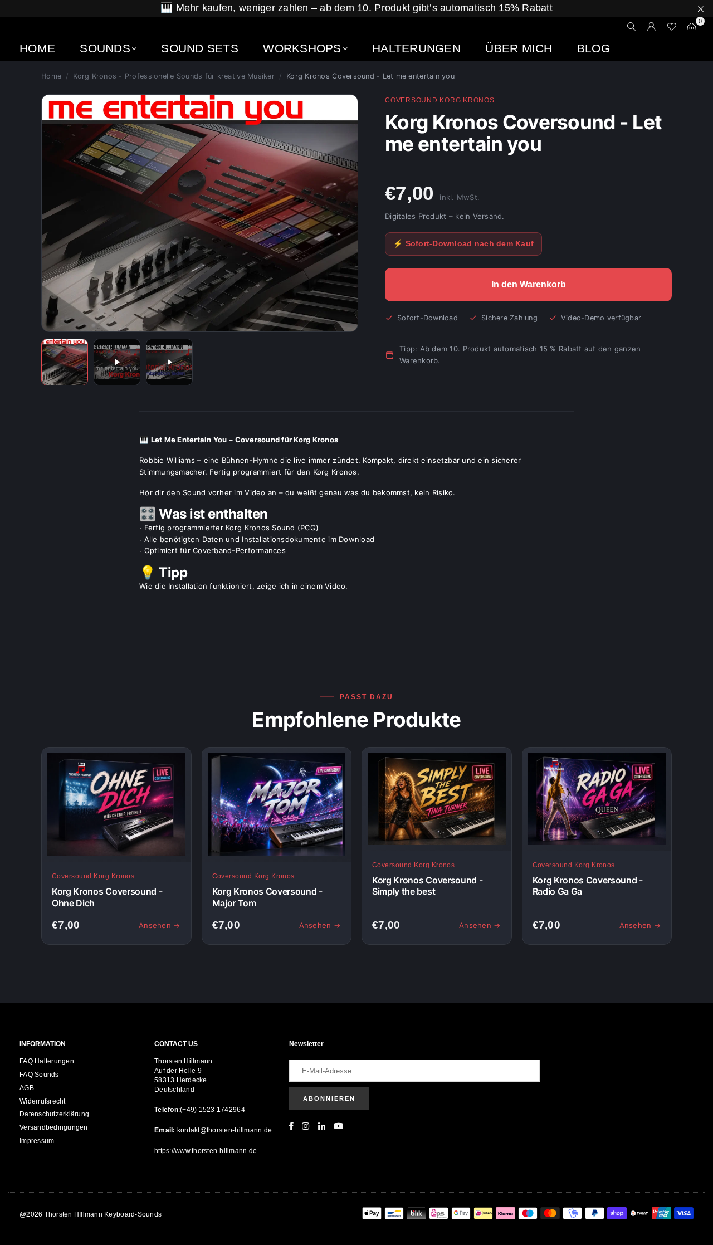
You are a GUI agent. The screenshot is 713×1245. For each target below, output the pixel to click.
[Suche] (632, 27)
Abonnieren (329, 1098)
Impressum (36, 1141)
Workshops (302, 48)
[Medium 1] (64, 362)
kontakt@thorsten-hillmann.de (223, 1130)
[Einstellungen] (652, 27)
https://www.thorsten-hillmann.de (205, 1151)
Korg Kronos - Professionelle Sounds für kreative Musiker (174, 76)
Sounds (105, 48)
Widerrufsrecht (42, 1101)
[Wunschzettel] (672, 27)
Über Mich (518, 48)
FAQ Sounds (39, 1074)
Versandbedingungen (53, 1127)
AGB (26, 1088)
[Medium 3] (169, 362)
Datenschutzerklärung (54, 1114)
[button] (692, 27)
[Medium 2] (117, 362)
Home (37, 48)
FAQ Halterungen (46, 1061)
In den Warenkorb (528, 284)
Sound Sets (199, 48)
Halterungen (416, 48)
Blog (593, 48)
